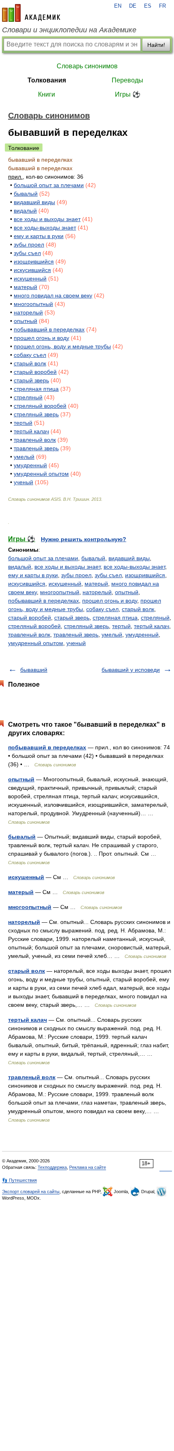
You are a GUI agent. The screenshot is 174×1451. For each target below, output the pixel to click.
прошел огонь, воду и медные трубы (62, 346)
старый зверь (31, 380)
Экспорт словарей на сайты (30, 1191)
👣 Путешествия (19, 1180)
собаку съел (30, 355)
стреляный (28, 397)
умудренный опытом (41, 473)
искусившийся (32, 270)
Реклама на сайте (87, 1167)
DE (132, 6)
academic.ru (31, 13)
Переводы (127, 80)
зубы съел (27, 253)
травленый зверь (36, 448)
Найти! (156, 45)
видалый (25, 210)
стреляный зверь (36, 414)
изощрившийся (34, 261)
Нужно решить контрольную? (83, 539)
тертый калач (31, 431)
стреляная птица (36, 389)
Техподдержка (52, 1167)
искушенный (30, 278)
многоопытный (33, 304)
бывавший (33, 669)
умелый (24, 456)
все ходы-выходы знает (45, 227)
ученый (23, 482)
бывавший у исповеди (131, 669)
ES (147, 6)
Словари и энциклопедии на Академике (69, 30)
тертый (23, 423)
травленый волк (35, 440)
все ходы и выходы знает (47, 219)
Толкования (47, 80)
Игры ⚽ (127, 94)
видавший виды (34, 202)
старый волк (30, 363)
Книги (46, 94)
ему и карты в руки (39, 236)
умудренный (30, 465)
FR (162, 6)
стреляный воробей (40, 406)
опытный (25, 321)
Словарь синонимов (87, 66)
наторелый (28, 312)
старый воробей (35, 372)
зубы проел (29, 244)
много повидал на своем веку (53, 295)
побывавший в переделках (49, 329)
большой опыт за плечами (49, 185)
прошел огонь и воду (41, 338)
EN (117, 6)
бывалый (26, 193)
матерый (25, 287)
